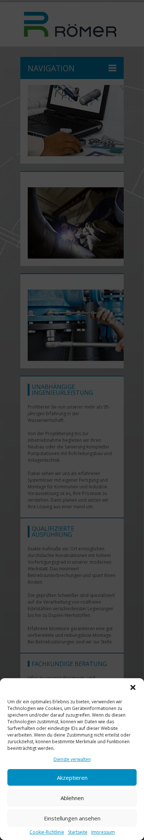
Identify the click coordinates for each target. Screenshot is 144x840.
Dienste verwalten (72, 759)
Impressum (103, 832)
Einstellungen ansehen (72, 818)
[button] (133, 687)
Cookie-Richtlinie (47, 832)
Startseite (78, 832)
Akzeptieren (72, 777)
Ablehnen (72, 798)
